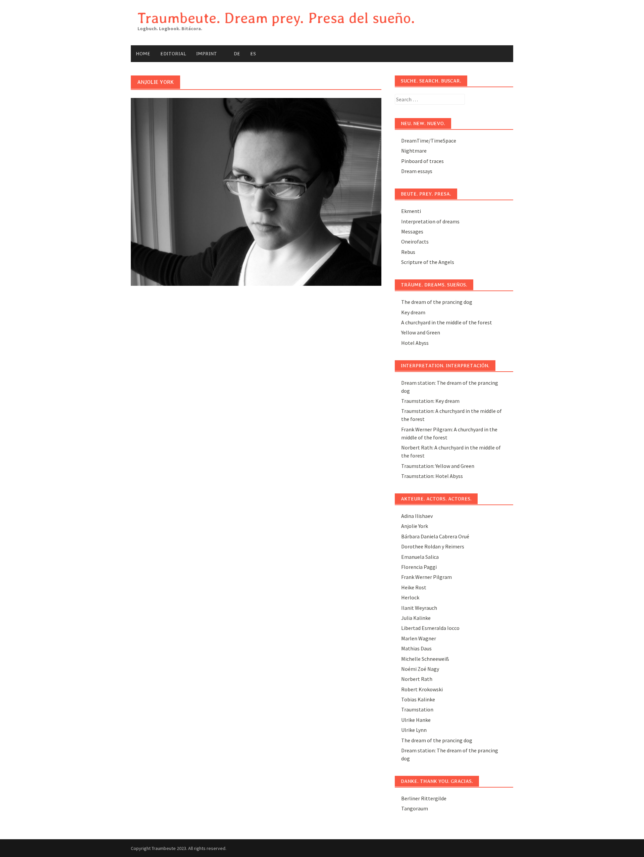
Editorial (173, 54)
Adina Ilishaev (417, 516)
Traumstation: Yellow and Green (437, 466)
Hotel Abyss (415, 342)
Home (143, 54)
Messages (412, 231)
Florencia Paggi (419, 567)
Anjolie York (414, 526)
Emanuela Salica (420, 556)
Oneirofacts (415, 241)
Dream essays (416, 171)
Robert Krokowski (422, 689)
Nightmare (414, 150)
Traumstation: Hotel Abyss (432, 476)
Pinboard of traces (422, 161)
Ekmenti (411, 211)
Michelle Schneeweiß (425, 658)
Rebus (408, 252)
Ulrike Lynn (414, 730)
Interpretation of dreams (430, 221)
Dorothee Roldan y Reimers (432, 546)
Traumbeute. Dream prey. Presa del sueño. (276, 18)
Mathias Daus (416, 648)
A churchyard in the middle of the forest (446, 322)
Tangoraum (414, 808)
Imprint (206, 54)
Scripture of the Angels (427, 262)
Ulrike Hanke (416, 719)
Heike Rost (413, 587)
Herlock (410, 597)
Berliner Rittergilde (423, 798)
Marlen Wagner (418, 638)
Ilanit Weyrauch (419, 607)
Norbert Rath (416, 679)
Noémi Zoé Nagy (420, 668)
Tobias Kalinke (418, 699)
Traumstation (417, 709)
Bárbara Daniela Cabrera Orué (435, 536)
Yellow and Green (420, 332)
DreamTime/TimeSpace (428, 140)
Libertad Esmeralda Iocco (430, 628)
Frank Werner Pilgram (426, 577)
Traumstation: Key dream (430, 400)
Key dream (413, 312)
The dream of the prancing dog (436, 302)
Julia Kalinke (416, 617)
